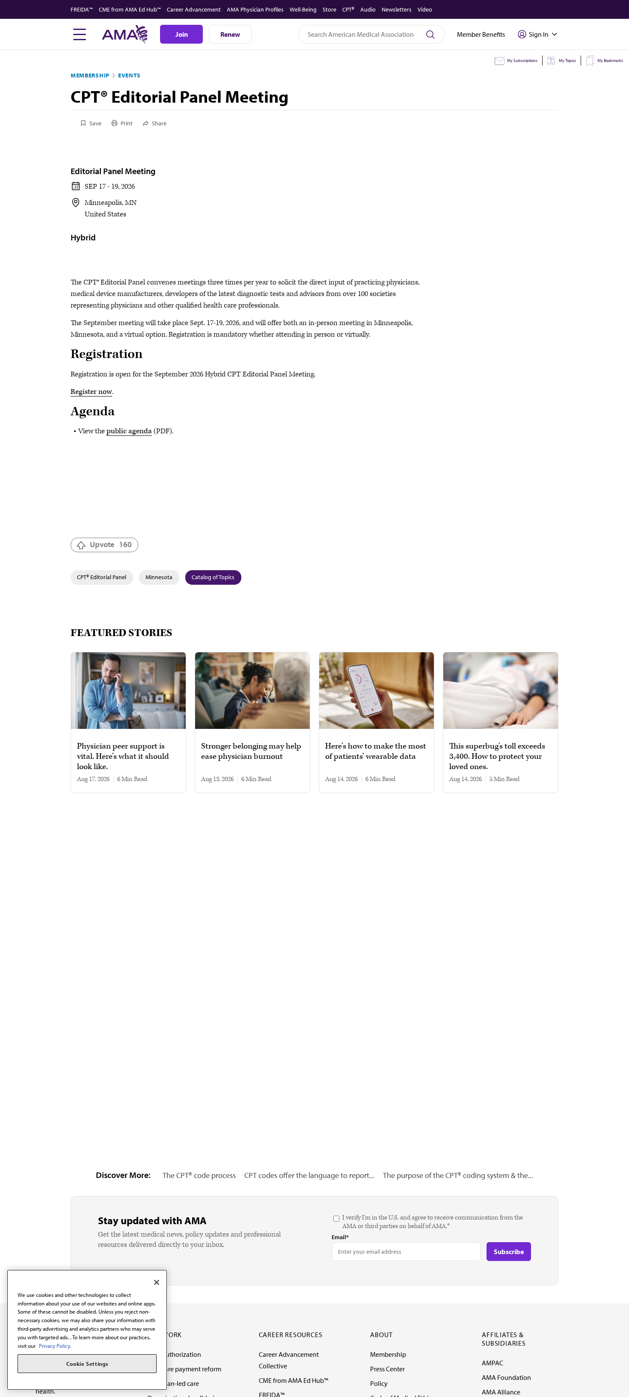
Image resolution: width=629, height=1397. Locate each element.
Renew (230, 34)
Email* (340, 1237)
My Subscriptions (522, 60)
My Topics (567, 60)
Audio (368, 9)
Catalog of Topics (213, 577)
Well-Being (303, 9)
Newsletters (397, 9)
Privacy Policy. (55, 1345)
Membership (90, 75)
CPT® (348, 9)
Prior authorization (174, 1354)
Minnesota (158, 577)
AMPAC (492, 1363)
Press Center (387, 1368)
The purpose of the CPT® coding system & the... (458, 1175)
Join (181, 34)
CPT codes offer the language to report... (309, 1175)
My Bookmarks (610, 60)
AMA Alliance (501, 1392)
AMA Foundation (506, 1377)
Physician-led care (173, 1383)
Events (129, 75)
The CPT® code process (199, 1175)
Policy (379, 1383)
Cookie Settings (87, 1363)
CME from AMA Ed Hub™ (130, 9)
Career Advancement (194, 9)
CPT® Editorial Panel (101, 577)
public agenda (129, 431)
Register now (91, 392)
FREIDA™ (82, 9)
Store (329, 9)
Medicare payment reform (184, 1368)
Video (425, 9)
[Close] (156, 1282)
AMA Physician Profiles (255, 9)
